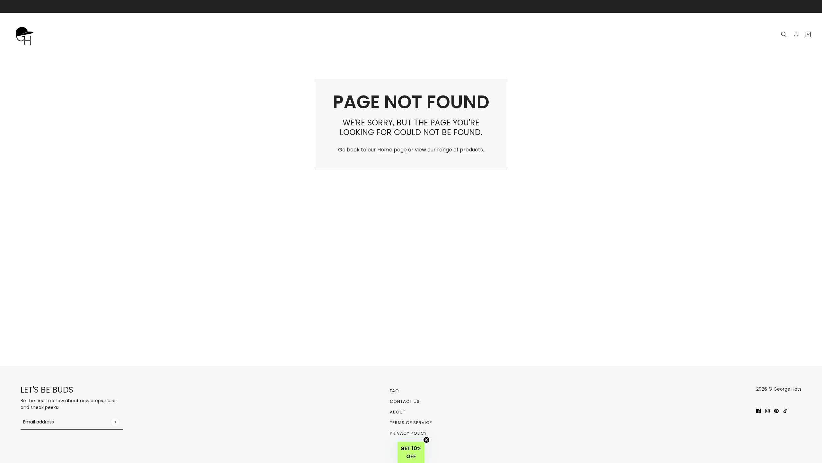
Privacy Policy (408, 433)
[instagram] (767, 410)
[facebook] (758, 410)
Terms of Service (411, 423)
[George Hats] (26, 34)
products (471, 149)
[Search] (783, 34)
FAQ (394, 391)
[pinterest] (776, 410)
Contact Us (405, 401)
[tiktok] (785, 410)
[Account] (796, 34)
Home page (392, 149)
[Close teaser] (426, 440)
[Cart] (808, 34)
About (398, 412)
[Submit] (115, 422)
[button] (411, 452)
